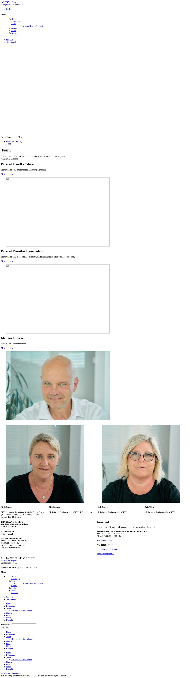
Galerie (9, 613)
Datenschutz (6, 560)
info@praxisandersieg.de (107, 549)
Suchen (5, 627)
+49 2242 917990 (8, 2)
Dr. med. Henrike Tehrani (21, 611)
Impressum (15, 560)
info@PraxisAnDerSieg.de (12, 4)
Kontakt (9, 620)
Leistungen (10, 606)
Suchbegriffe (6, 563)
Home (8, 604)
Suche (8, 9)
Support (9, 40)
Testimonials (11, 42)
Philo (8, 615)
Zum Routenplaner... (105, 554)
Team (8, 608)
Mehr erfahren (7, 174)
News (8, 618)
